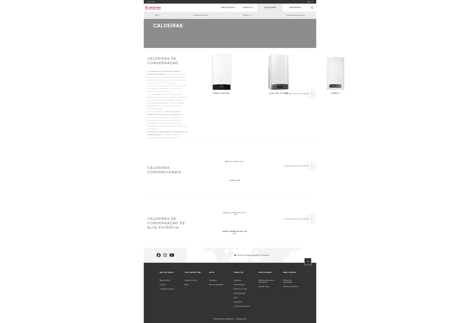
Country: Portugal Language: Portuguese (253, 255)
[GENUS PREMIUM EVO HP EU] (235, 213)
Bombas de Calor (240, 289)
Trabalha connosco (167, 289)
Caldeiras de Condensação (162, 60)
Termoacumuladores (242, 306)
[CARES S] (335, 72)
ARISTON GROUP (227, 8)
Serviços (246, 15)
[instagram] (165, 256)
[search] (312, 8)
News (186, 285)
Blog (157, 15)
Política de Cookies (290, 287)
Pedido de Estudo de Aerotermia (267, 281)
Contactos (213, 280)
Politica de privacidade (287, 281)
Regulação (238, 302)
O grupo (163, 285)
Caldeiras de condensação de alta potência (166, 223)
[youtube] (171, 256)
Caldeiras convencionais (164, 170)
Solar (236, 298)
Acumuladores (239, 285)
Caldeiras (237, 280)
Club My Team (264, 287)
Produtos (247, 8)
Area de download (216, 285)
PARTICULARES (270, 8)
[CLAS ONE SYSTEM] (278, 72)
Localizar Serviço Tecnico (295, 15)
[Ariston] (153, 8)
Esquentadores (239, 293)
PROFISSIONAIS (295, 8)
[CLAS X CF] (235, 161)
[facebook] (158, 256)
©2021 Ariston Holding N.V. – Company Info (230, 319)
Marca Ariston (165, 280)
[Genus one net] (222, 72)
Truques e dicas (190, 280)
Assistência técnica (201, 15)
